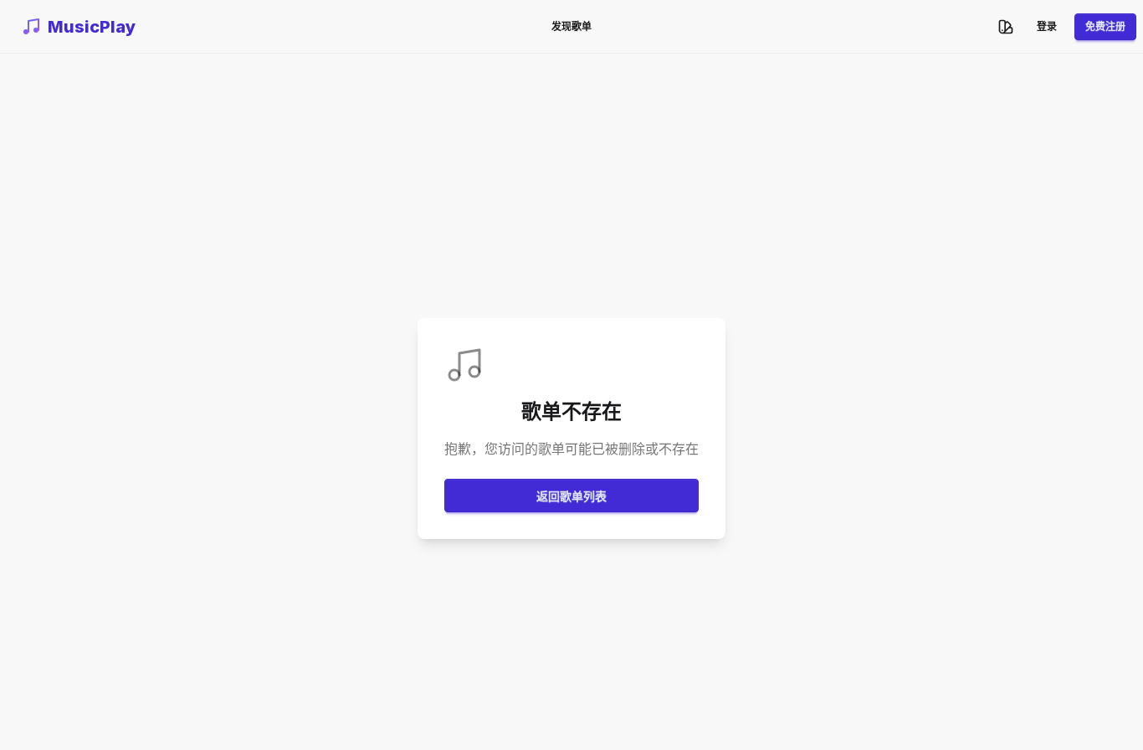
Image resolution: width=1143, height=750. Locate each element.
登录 (1047, 26)
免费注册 (1105, 26)
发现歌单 (571, 26)
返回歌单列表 (571, 496)
